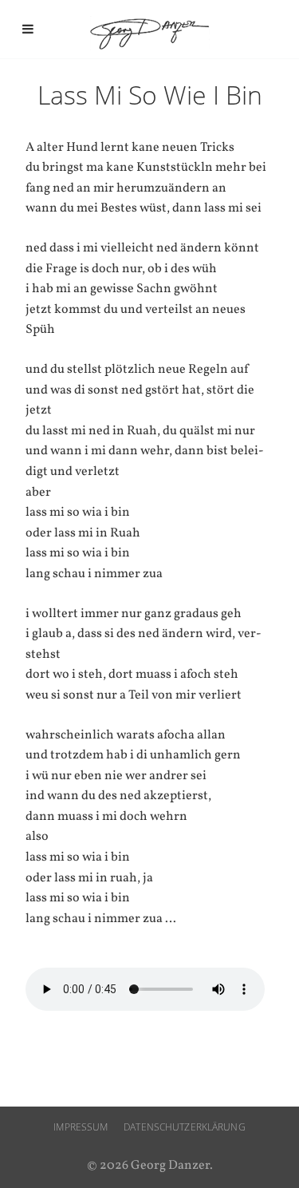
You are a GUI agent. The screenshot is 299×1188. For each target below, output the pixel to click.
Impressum (80, 1127)
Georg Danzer (150, 33)
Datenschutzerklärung (184, 1127)
